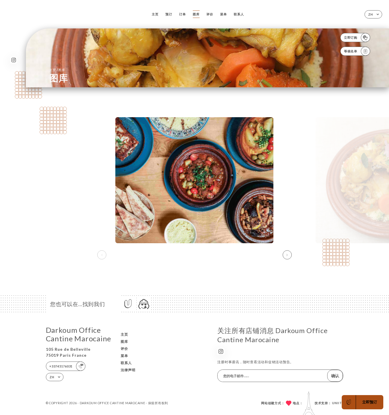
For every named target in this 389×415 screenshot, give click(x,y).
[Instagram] (13, 60)
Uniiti (337, 403)
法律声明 (128, 370)
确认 (335, 375)
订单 (182, 14)
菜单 (223, 14)
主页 (155, 14)
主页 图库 (57, 70)
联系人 (239, 14)
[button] (287, 255)
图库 (196, 14)
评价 (209, 14)
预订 (168, 14)
